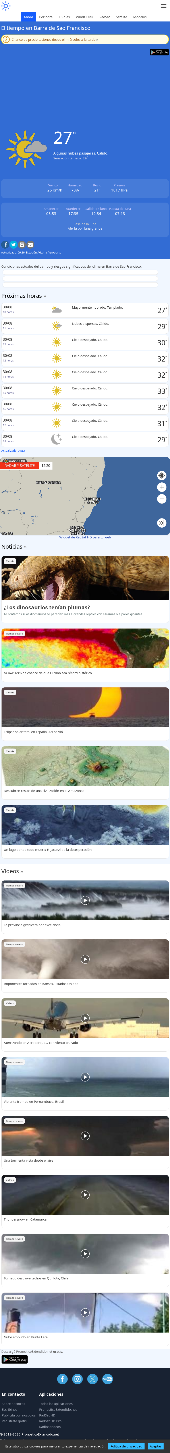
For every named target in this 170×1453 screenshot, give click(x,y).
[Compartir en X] (13, 245)
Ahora (28, 17)
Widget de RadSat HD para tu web (85, 537)
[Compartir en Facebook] (5, 245)
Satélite (121, 17)
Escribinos (9, 1409)
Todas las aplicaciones (56, 1403)
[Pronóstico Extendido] (5, 6)
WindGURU (84, 17)
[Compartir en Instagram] (22, 245)
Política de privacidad (126, 1446)
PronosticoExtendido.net (58, 1409)
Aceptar (155, 1446)
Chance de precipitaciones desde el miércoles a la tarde (55, 39)
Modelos (140, 17)
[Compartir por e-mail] (30, 245)
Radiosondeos (50, 1426)
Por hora (45, 17)
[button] (161, 487)
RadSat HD (47, 1415)
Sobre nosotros (13, 1403)
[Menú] (164, 6)
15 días (64, 17)
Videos (10, 871)
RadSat (104, 17)
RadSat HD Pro (50, 1421)
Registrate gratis (14, 1421)
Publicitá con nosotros (19, 1415)
